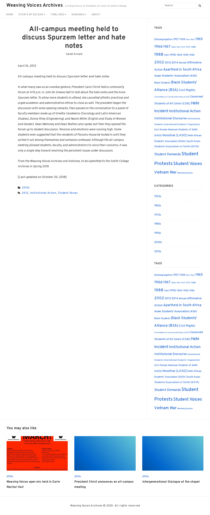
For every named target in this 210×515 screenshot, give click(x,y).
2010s (26, 187)
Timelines (57, 14)
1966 (158, 46)
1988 (158, 54)
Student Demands (167, 154)
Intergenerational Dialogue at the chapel (171, 482)
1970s (157, 215)
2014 (175, 63)
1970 (183, 47)
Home (9, 14)
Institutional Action (43, 193)
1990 (172, 55)
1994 (179, 55)
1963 (192, 39)
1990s (157, 233)
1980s (157, 224)
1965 (199, 39)
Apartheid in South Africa (182, 70)
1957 (176, 39)
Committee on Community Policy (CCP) (171, 97)
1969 (178, 47)
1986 (193, 47)
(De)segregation (163, 39)
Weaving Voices (185, 173)
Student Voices (68, 193)
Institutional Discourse (170, 118)
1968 (173, 47)
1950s (157, 196)
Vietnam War (165, 172)
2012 (25, 193)
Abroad (182, 62)
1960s (157, 205)
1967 (166, 47)
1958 (182, 39)
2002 (159, 62)
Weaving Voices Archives (34, 5)
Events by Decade (30, 14)
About (95, 14)
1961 (188, 39)
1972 (188, 47)
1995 (186, 55)
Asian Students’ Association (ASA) (175, 76)
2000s (158, 242)
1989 (166, 55)
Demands (78, 14)
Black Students (162, 82)
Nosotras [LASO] (174, 135)
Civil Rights (187, 90)
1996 (192, 55)
